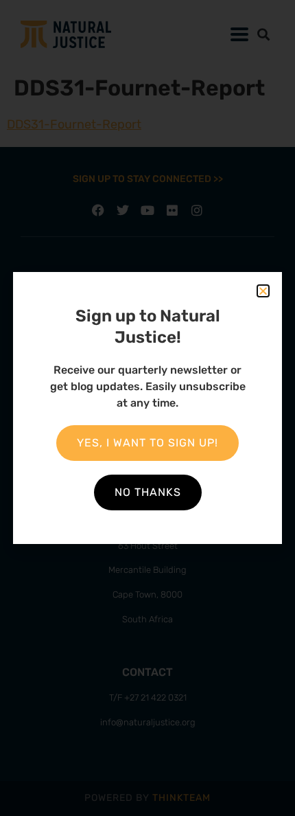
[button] (263, 291)
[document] (147, 408)
